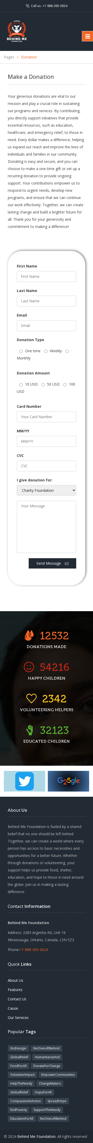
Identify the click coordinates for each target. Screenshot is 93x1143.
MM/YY (23, 430)
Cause (13, 1008)
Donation (29, 57)
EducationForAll (21, 1118)
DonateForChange (46, 1066)
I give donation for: (34, 480)
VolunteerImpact (22, 1074)
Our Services (18, 1017)
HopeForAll (43, 1092)
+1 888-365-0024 (55, 6)
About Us (15, 980)
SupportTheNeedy (47, 1110)
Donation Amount (33, 373)
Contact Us (17, 998)
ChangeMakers (50, 1083)
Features (15, 989)
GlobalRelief (19, 1057)
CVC (20, 455)
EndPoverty (18, 1110)
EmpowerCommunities (58, 1074)
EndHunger (18, 1048)
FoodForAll (18, 1066)
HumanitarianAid (47, 1057)
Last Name (27, 290)
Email (22, 315)
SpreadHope (57, 1101)
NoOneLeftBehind (46, 1048)
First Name (27, 266)
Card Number (29, 406)
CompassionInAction (25, 1101)
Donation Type (30, 339)
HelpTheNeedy (21, 1083)
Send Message (50, 563)
